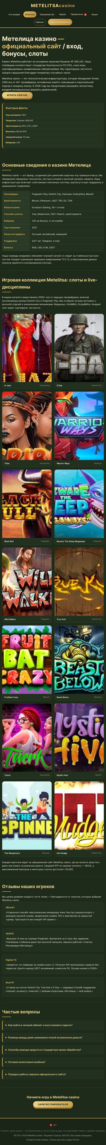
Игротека (30, 14)
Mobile (62, 14)
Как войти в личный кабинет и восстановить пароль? (40, 1025)
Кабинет (40, 22)
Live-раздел (14, 14)
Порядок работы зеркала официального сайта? (37, 1074)
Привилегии (78, 14)
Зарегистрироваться (60, 22)
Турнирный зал (47, 14)
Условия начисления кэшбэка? (26, 1062)
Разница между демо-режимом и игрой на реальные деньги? (45, 1037)
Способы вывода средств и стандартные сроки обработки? (44, 1049)
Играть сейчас (17, 95)
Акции (95, 14)
